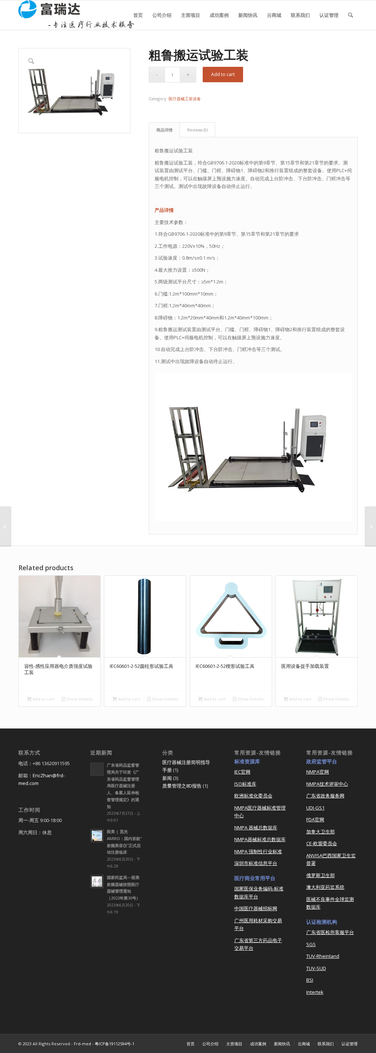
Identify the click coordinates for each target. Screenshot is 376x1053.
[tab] (164, 129)
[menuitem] (138, 15)
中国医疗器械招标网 (255, 908)
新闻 (167, 778)
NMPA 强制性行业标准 (258, 851)
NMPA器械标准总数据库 (260, 839)
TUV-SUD (316, 968)
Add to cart (223, 74)
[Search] (350, 15)
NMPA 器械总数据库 (255, 827)
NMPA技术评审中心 (327, 784)
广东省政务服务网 (325, 795)
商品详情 (164, 130)
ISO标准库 (245, 784)
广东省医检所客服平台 (330, 932)
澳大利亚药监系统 (325, 887)
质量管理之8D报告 (182, 785)
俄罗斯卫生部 (320, 875)
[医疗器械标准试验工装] (5, 526)
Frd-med (82, 1043)
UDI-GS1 (315, 807)
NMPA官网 (317, 771)
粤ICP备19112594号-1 (114, 1043)
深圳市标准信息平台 (255, 863)
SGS (311, 944)
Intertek (314, 992)
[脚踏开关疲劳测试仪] (370, 526)
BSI (309, 980)
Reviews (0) (197, 130)
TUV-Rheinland (322, 956)
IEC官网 (242, 771)
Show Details (79, 699)
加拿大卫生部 (320, 831)
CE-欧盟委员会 (321, 843)
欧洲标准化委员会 (253, 795)
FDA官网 (315, 819)
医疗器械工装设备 (185, 98)
